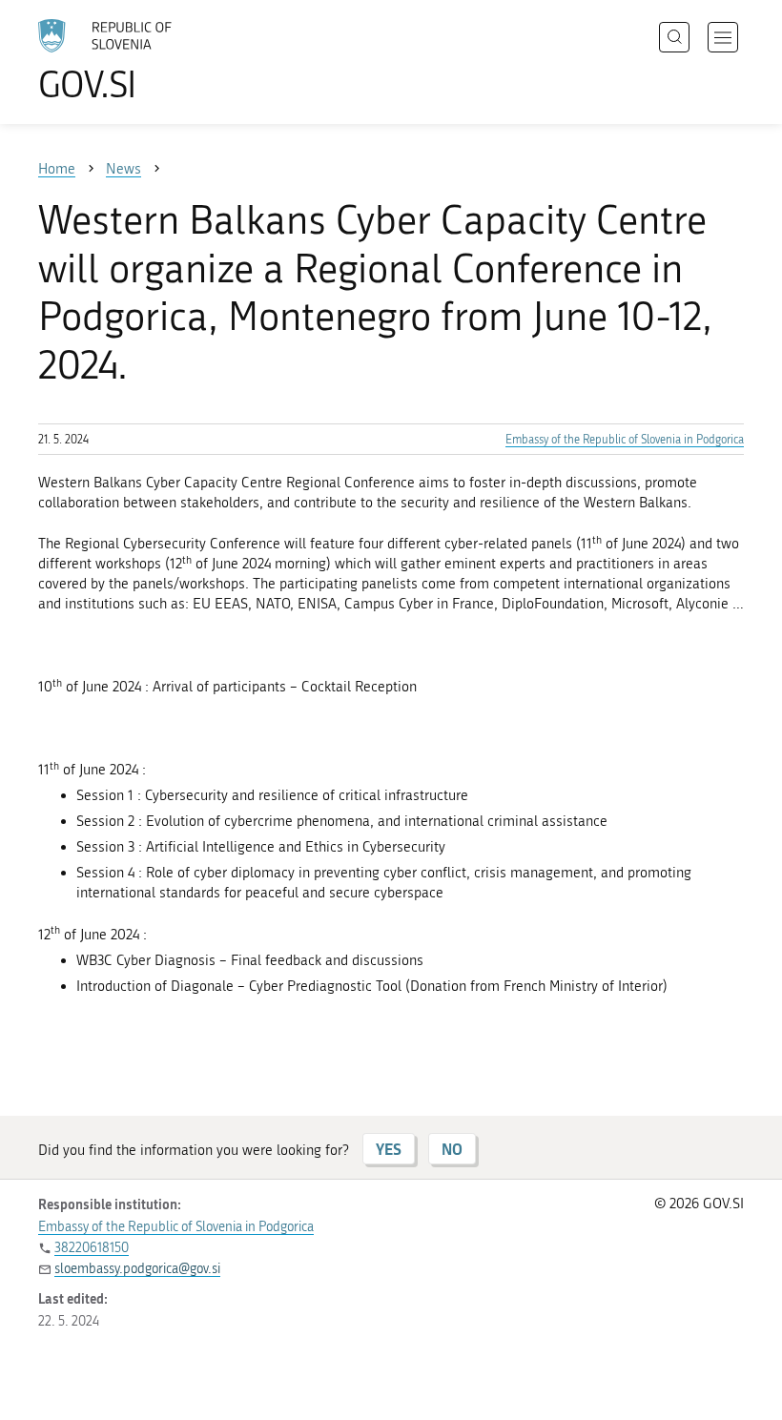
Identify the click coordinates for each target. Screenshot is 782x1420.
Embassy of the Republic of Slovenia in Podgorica (624, 439)
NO (452, 1149)
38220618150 (91, 1248)
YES (388, 1149)
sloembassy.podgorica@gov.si (137, 1269)
